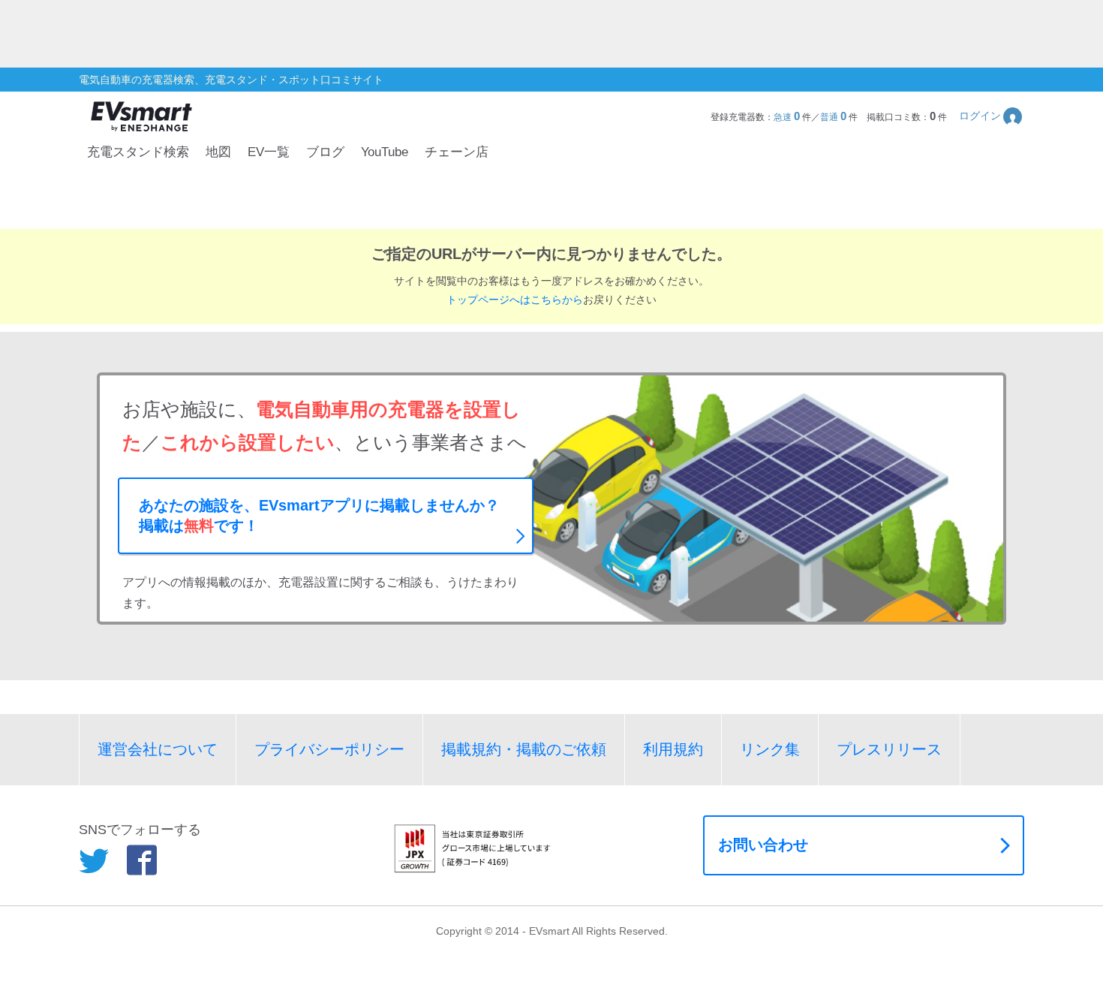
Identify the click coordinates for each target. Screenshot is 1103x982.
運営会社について (158, 749)
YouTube (384, 152)
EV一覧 (269, 152)
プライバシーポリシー (329, 749)
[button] (991, 116)
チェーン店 (456, 152)
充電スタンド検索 (138, 152)
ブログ (325, 152)
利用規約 (673, 749)
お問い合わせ (763, 844)
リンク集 (770, 749)
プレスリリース (889, 749)
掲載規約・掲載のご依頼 (523, 749)
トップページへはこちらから (514, 300)
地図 (218, 152)
